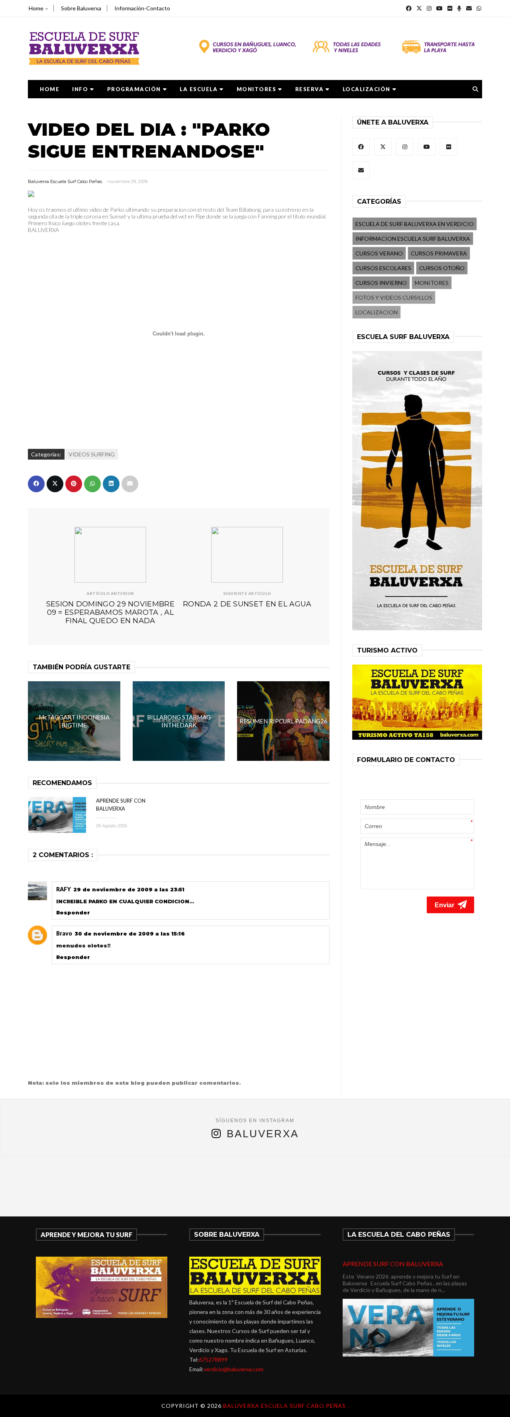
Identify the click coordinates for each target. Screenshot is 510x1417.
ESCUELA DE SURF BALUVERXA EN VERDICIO (414, 223)
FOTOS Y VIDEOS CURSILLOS (393, 297)
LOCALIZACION (376, 312)
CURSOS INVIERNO (381, 282)
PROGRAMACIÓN (134, 89)
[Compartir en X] (55, 484)
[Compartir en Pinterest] (73, 484)
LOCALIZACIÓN (366, 89)
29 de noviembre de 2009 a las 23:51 (128, 889)
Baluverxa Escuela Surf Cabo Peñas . (286, 1405)
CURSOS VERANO (379, 253)
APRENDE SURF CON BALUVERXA (393, 1263)
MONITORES (257, 89)
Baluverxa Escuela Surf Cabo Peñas (65, 181)
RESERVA (309, 89)
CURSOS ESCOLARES (383, 268)
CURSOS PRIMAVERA (439, 253)
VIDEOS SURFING (92, 454)
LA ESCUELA (199, 89)
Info (80, 89)
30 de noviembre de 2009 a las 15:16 (130, 933)
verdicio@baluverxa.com (233, 1369)
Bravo (64, 933)
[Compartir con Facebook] (36, 484)
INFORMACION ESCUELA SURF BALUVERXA (412, 238)
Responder (73, 912)
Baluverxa (263, 1134)
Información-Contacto (142, 8)
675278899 (213, 1359)
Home (36, 8)
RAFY (63, 889)
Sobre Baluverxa (81, 8)
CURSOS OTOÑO (442, 268)
